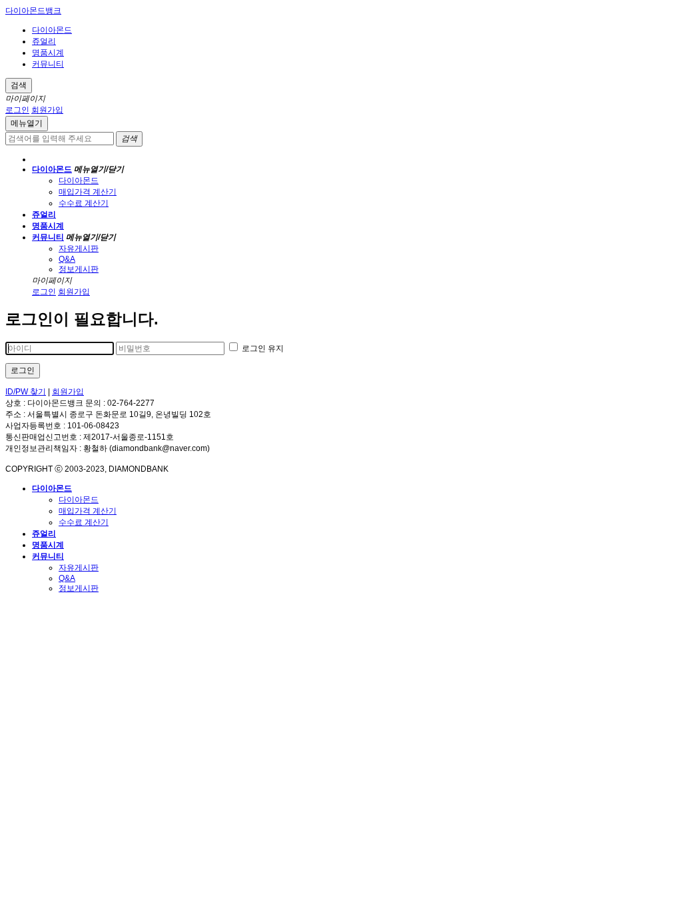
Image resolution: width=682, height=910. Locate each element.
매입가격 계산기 (88, 192)
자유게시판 (79, 248)
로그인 (17, 110)
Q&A (67, 259)
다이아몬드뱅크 (33, 10)
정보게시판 (79, 269)
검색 (19, 85)
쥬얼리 (44, 41)
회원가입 (47, 110)
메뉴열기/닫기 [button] (99, 169)
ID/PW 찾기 (25, 391)
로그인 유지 (262, 348)
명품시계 (48, 52)
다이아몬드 (52, 30)
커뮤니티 (48, 64)
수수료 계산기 (84, 203)
